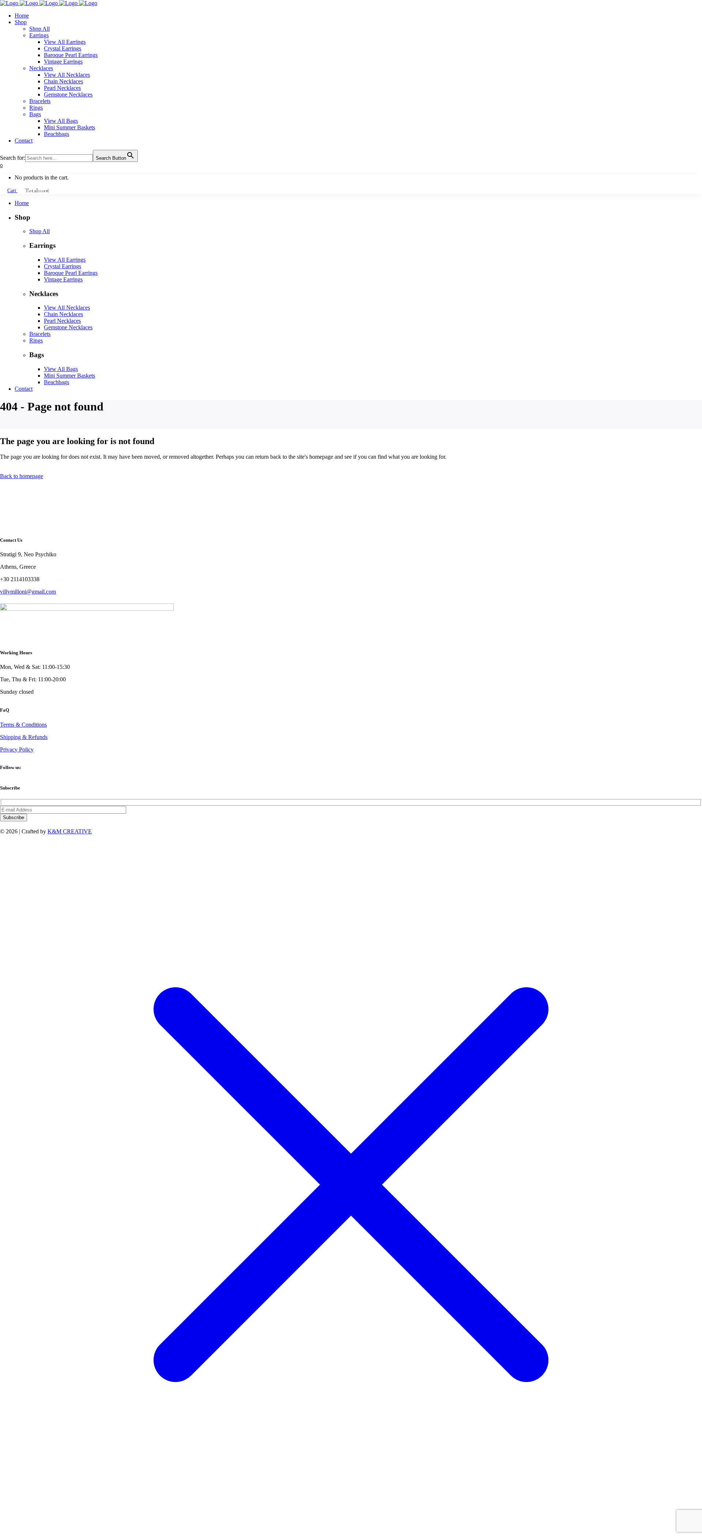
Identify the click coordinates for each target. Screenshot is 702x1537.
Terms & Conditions (23, 725)
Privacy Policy (17, 749)
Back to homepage (21, 476)
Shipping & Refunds (24, 737)
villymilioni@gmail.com (28, 591)
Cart (12, 190)
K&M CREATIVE (70, 831)
